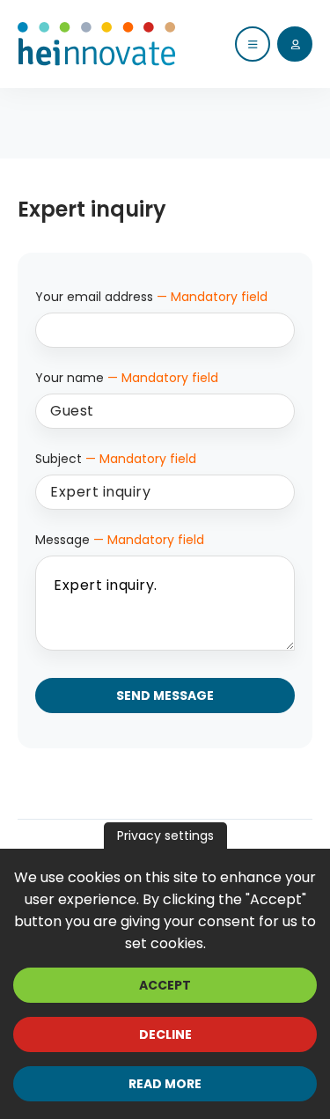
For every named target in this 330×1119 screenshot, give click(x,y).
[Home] (97, 44)
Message (119, 539)
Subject (115, 458)
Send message (165, 695)
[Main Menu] (252, 44)
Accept (165, 985)
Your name (126, 377)
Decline (165, 1034)
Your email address (151, 297)
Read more (165, 1084)
